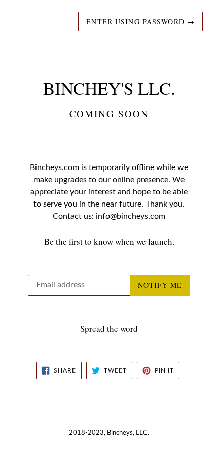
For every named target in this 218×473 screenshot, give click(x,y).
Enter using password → (140, 21)
